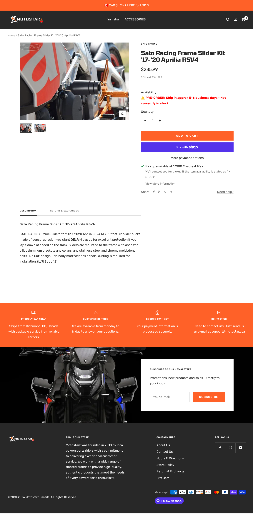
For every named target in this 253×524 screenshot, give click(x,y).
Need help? (225, 192)
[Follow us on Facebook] (220, 447)
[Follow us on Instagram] (230, 447)
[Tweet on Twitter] (164, 192)
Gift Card (163, 478)
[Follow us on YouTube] (240, 447)
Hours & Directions (170, 458)
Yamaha (113, 19)
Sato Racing (149, 44)
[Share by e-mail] (171, 192)
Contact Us (165, 451)
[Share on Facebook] (154, 192)
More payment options (187, 158)
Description (28, 210)
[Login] (235, 19)
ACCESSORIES (135, 19)
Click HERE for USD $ (134, 5)
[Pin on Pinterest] (159, 192)
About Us (163, 445)
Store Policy (165, 465)
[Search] (227, 19)
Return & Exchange (170, 471)
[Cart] (244, 19)
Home (11, 35)
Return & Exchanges (64, 210)
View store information (160, 183)
